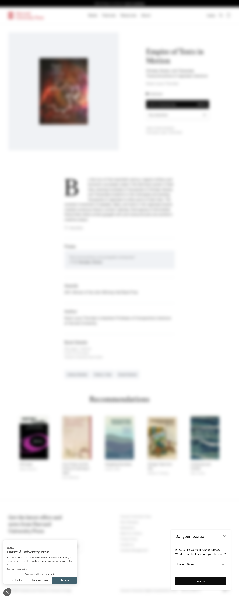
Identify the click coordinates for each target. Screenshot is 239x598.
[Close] (224, 536)
